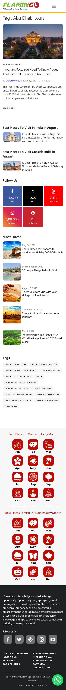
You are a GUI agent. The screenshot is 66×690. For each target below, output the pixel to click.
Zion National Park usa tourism (20, 382)
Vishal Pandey (13, 80)
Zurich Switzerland (50, 370)
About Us (30, 685)
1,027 (33, 196)
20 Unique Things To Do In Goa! (39, 270)
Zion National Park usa (16, 388)
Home (20, 685)
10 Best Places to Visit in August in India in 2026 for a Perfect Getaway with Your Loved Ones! (42, 137)
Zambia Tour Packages (47, 400)
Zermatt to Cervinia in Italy (18, 394)
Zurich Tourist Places (15, 364)
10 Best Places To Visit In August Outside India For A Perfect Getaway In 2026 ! (42, 166)
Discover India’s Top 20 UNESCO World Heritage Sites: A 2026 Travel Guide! (42, 338)
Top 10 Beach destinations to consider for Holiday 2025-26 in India (42, 250)
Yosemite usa (10, 406)
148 (33, 220)
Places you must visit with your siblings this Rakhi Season (39, 293)
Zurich (38, 376)
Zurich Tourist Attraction (43, 364)
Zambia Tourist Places (48, 394)
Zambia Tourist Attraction (17, 400)
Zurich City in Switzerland (17, 376)
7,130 (54, 199)
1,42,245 (12, 199)
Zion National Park (42, 388)
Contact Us (42, 685)
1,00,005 (12, 220)
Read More (9, 108)
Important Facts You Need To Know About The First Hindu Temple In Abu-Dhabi (30, 71)
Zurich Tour (30, 370)
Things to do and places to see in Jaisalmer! (40, 315)
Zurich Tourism (12, 370)
